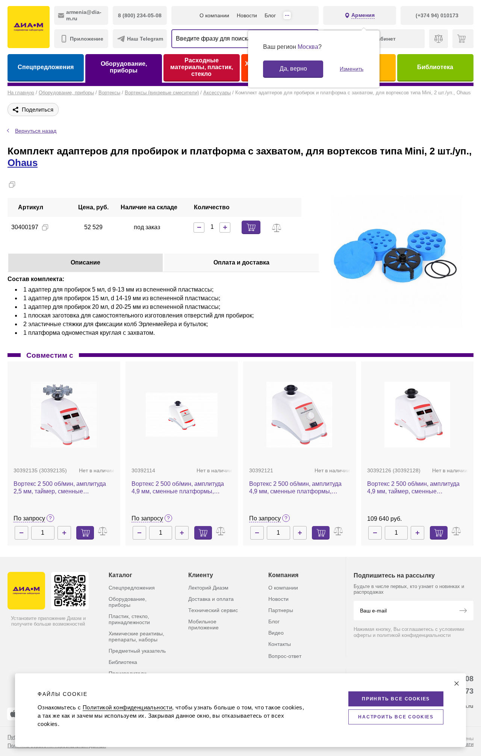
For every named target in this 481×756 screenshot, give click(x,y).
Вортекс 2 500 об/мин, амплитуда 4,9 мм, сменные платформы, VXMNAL (295, 488)
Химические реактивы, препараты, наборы (136, 637)
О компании (214, 15)
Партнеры (280, 610)
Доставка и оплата (211, 599)
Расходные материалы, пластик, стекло (201, 67)
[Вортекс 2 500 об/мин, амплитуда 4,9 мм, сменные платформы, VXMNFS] (182, 415)
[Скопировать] (12, 184)
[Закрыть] (456, 683)
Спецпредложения (46, 67)
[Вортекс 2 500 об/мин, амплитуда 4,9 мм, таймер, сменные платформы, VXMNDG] (417, 415)
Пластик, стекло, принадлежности (129, 619)
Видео (276, 633)
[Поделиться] (24, 184)
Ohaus (23, 162)
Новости (247, 15)
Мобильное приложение (203, 624)
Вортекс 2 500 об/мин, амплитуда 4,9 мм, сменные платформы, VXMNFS (178, 488)
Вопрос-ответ (284, 656)
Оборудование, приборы (124, 67)
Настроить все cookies (396, 717)
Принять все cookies (396, 699)
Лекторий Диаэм (208, 588)
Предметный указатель (137, 651)
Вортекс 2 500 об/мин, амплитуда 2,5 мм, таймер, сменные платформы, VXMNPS (60, 488)
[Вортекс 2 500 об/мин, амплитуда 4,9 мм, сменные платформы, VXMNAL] (299, 415)
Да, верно (293, 68)
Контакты (279, 644)
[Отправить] (462, 611)
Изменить (351, 69)
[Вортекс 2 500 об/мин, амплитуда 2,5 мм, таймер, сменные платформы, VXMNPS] (64, 415)
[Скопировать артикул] (45, 227)
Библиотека (435, 67)
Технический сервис (213, 610)
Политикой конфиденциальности (127, 707)
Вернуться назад (35, 131)
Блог (270, 15)
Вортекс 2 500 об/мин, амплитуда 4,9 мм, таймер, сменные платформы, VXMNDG (413, 488)
